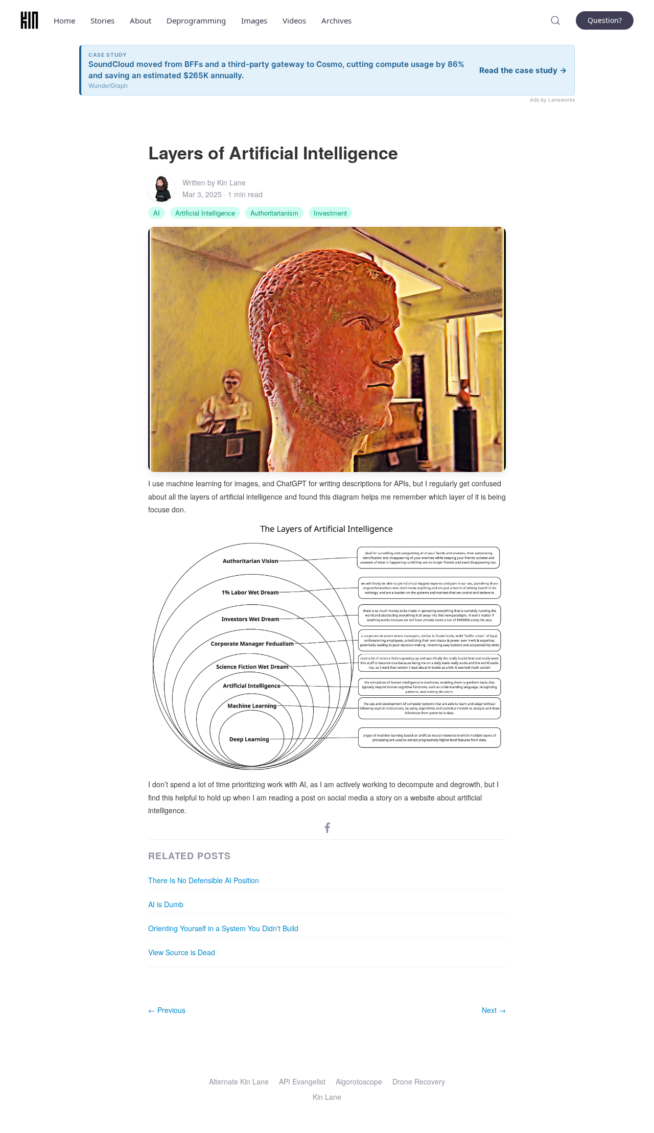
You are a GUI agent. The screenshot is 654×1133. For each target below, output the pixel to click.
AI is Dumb (165, 904)
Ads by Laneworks (552, 100)
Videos (294, 20)
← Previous (166, 1010)
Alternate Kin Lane (239, 1081)
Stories (102, 20)
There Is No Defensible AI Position (203, 880)
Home (64, 20)
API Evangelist (302, 1081)
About (140, 20)
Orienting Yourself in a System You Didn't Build (223, 928)
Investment (330, 213)
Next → (494, 1010)
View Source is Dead (181, 952)
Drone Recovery (418, 1081)
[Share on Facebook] (327, 827)
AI (156, 213)
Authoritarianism (274, 213)
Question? (605, 20)
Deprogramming (196, 20)
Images (254, 20)
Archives (336, 20)
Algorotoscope (359, 1081)
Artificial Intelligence (205, 213)
